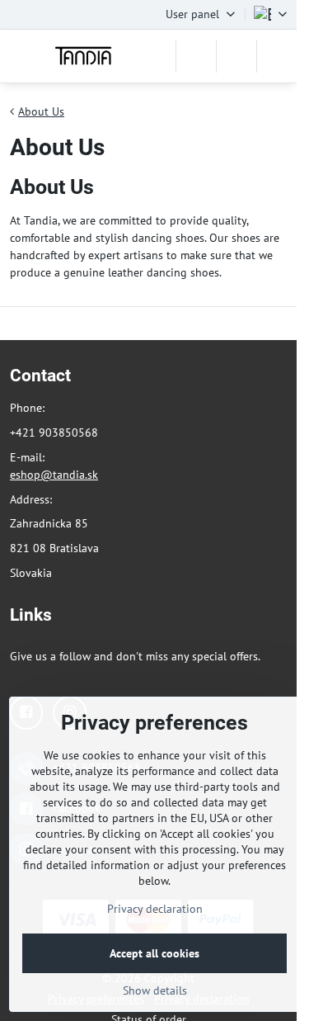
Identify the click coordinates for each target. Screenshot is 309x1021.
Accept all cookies (154, 953)
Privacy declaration (155, 908)
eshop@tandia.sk (54, 474)
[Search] (196, 56)
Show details (155, 990)
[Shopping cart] (236, 56)
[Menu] (277, 56)
